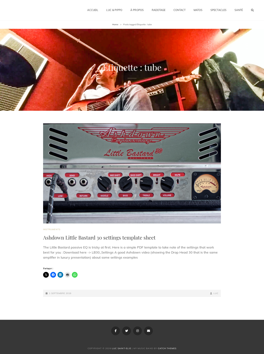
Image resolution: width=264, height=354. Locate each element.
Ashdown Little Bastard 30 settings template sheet (99, 237)
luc (216, 293)
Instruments (51, 229)
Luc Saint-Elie (121, 348)
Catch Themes (167, 348)
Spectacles (218, 10)
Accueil (92, 10)
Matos (198, 10)
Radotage (158, 10)
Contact (179, 10)
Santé (239, 10)
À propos (137, 10)
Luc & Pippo (114, 10)
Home (115, 24)
